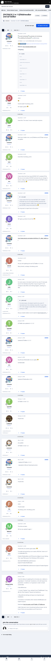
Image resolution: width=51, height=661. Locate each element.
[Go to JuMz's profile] (9, 282)
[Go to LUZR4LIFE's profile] (9, 418)
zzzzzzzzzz (9, 448)
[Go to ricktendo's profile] (4, 21)
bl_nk (9, 224)
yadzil (9, 125)
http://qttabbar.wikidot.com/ (29, 46)
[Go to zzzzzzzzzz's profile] (9, 443)
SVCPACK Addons (25, 20)
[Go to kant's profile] (9, 157)
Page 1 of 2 (16, 30)
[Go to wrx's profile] (9, 176)
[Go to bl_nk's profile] (9, 219)
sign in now (32, 624)
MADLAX (9, 531)
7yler (9, 554)
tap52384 (9, 328)
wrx (9, 181)
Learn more (2, 2)
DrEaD (9, 103)
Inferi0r (9, 266)
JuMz (9, 287)
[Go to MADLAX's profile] (9, 526)
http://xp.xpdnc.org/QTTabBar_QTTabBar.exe (34, 604)
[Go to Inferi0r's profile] (9, 260)
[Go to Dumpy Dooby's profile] (9, 579)
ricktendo (7, 20)
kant (9, 162)
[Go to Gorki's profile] (9, 299)
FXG (9, 509)
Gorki (9, 304)
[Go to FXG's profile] (9, 504)
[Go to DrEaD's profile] (9, 98)
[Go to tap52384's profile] (9, 323)
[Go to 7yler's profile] (9, 548)
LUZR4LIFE (9, 423)
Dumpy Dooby (9, 584)
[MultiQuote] (18, 91)
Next (8, 30)
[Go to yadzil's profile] (9, 120)
